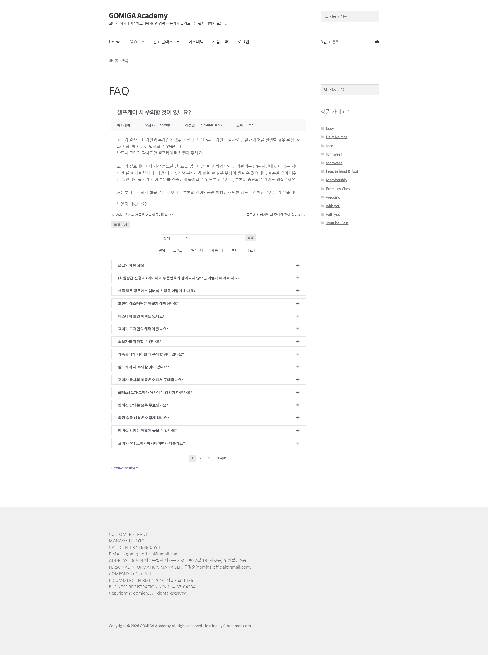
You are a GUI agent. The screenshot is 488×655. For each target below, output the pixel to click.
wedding (333, 197)
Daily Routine (336, 137)
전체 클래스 (163, 41)
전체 (162, 250)
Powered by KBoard (125, 468)
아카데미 (197, 250)
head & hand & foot (342, 171)
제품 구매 (220, 41)
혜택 (235, 250)
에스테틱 (196, 41)
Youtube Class (337, 223)
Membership (336, 180)
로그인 (243, 41)
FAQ (133, 41)
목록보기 (120, 225)
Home (114, 41)
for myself (334, 154)
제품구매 (217, 250)
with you (333, 206)
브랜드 (177, 250)
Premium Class (338, 188)
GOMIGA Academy (138, 15)
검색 (250, 238)
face (329, 146)
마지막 (221, 458)
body (330, 128)
